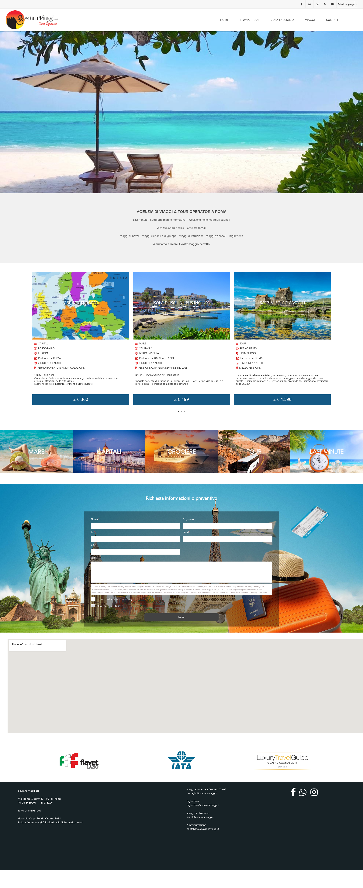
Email (186, 532)
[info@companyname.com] (333, 4)
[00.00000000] (325, 4)
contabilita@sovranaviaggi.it (203, 829)
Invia (181, 617)
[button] (178, 411)
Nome (95, 519)
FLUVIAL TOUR (250, 20)
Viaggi (310, 20)
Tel (93, 532)
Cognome (189, 519)
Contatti (332, 20)
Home (224, 20)
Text (94, 557)
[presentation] (32, 338)
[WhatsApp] (309, 4)
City (93, 545)
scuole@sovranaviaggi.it (200, 817)
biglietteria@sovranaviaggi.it (203, 805)
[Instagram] (317, 4)
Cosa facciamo (282, 20)
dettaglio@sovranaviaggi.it (202, 793)
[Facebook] (302, 4)
